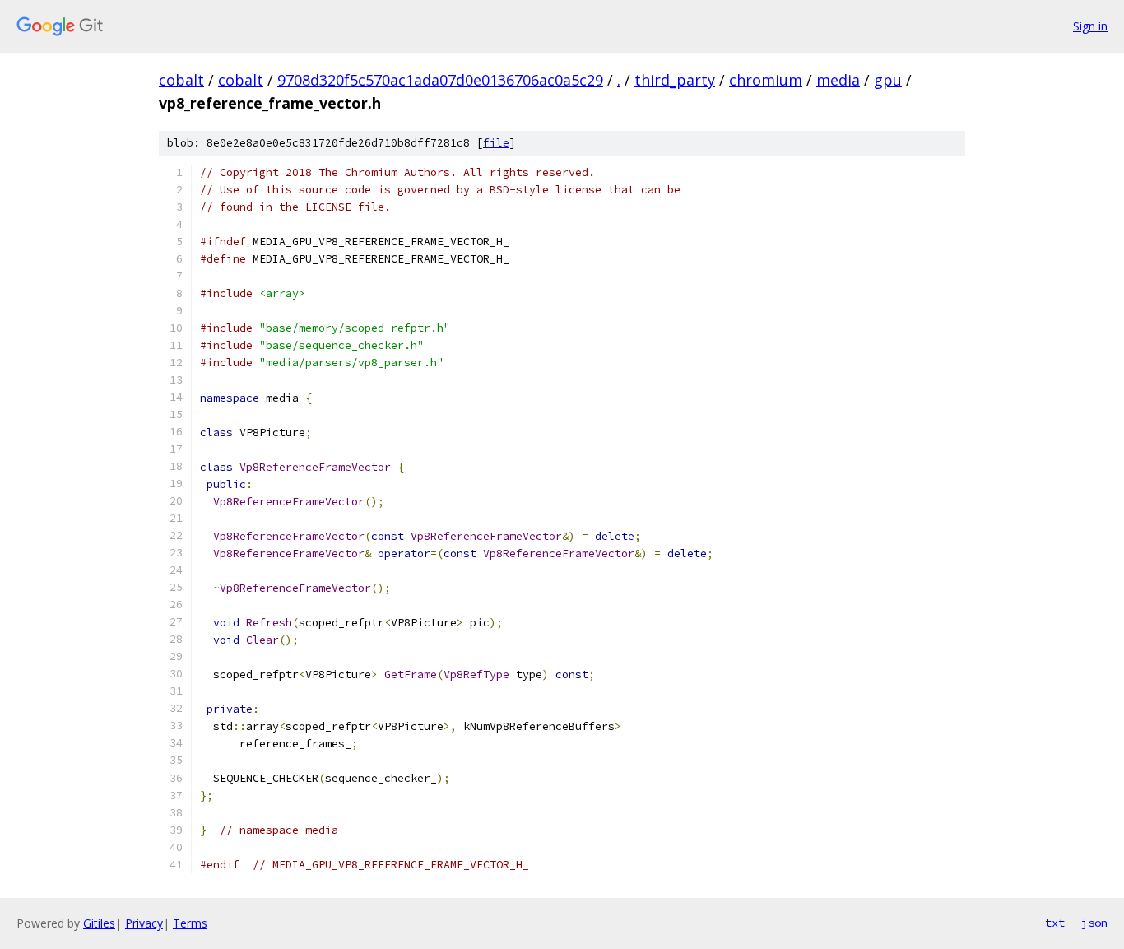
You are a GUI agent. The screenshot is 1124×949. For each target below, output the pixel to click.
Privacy (144, 923)
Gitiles (99, 923)
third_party (674, 80)
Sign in (1090, 26)
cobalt (181, 80)
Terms (190, 923)
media (838, 80)
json (1094, 922)
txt (1055, 922)
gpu (888, 80)
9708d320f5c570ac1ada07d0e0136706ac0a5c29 (440, 80)
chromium (765, 80)
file (496, 143)
